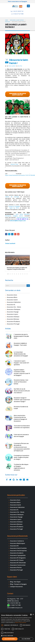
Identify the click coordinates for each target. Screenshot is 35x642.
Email (18, 234)
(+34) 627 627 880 (18, 14)
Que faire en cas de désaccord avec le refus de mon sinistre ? (22, 391)
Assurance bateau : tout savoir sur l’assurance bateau (21, 382)
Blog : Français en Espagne (18, 584)
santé (21, 214)
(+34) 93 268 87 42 (17, 11)
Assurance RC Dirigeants (18, 558)
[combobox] (31, 614)
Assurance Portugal (13, 324)
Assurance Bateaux (13, 319)
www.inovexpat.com (22, 217)
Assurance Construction (17, 565)
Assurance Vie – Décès (14, 307)
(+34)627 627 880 (15, 605)
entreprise (8, 216)
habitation (27, 214)
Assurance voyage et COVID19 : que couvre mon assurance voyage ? (22, 399)
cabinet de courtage (12, 196)
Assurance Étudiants (13, 321)
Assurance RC (14, 546)
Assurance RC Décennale (18, 563)
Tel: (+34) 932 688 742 (13, 603)
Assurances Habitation (17, 507)
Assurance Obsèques (13, 309)
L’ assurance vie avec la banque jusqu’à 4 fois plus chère (21, 336)
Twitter (9, 234)
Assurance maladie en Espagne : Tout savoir (20, 344)
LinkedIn (12, 234)
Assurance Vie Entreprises (18, 550)
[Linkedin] (17, 479)
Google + (15, 234)
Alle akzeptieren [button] (10, 639)
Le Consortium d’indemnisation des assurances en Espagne (21, 354)
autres (21, 216)
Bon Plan (20, 66)
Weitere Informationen (20, 622)
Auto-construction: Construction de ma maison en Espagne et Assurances (20, 418)
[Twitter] (10, 479)
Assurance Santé (12, 300)
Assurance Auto (12, 295)
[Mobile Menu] (28, 6)
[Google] (13, 479)
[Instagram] (24, 479)
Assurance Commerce (17, 541)
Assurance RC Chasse (17, 560)
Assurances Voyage (16, 517)
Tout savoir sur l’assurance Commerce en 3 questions (22, 426)
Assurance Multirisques (17, 543)
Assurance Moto (12, 297)
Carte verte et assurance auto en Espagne (21, 435)
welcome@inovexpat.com (18, 220)
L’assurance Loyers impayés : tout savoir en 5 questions (21, 363)
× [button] (33, 614)
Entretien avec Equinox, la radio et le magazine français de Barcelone (17, 268)
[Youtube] (20, 479)
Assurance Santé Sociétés (18, 548)
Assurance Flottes (16, 567)
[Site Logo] (17, 6)
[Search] (28, 285)
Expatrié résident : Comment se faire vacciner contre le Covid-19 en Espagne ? (22, 372)
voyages (15, 216)
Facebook (6, 234)
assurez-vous (14, 164)
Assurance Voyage (13, 312)
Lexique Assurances (16, 586)
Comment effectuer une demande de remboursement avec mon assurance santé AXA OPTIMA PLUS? (21, 447)
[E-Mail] (27, 479)
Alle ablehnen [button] (26, 639)
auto (17, 214)
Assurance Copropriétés (18, 555)
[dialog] (17, 627)
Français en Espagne (14, 206)
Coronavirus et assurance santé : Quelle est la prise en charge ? (21, 457)
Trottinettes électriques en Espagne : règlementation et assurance (21, 467)
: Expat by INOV (13, 208)
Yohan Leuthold (11, 66)
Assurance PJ (11, 304)
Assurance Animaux (13, 317)
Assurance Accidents (16, 553)
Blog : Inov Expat (15, 582)
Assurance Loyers (12, 314)
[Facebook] (7, 479)
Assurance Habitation (14, 302)
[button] (17, 636)
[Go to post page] (17, 260)
